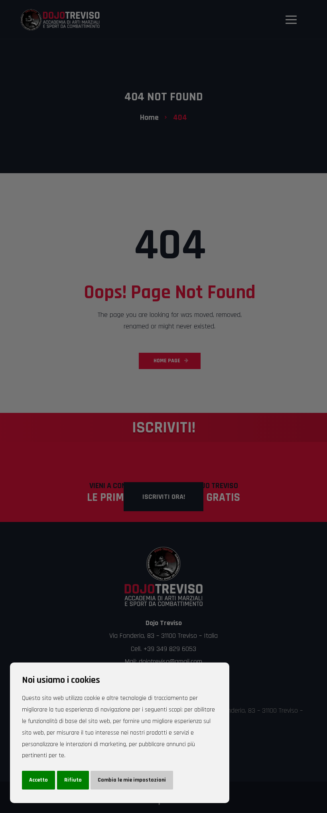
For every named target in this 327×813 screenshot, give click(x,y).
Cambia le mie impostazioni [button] (132, 780)
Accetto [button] (38, 780)
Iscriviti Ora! (163, 496)
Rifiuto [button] (73, 780)
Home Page (167, 360)
